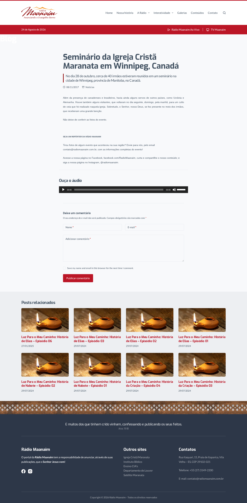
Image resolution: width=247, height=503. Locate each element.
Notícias (90, 87)
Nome (70, 227)
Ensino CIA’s (131, 466)
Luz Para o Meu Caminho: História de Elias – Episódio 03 (97, 339)
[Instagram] (30, 471)
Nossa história (125, 12)
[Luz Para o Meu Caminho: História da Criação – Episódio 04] (149, 365)
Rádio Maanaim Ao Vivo (185, 29)
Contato (213, 12)
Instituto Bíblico (133, 461)
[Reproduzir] (63, 189)
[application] (123, 189)
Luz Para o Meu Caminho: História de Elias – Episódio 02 (149, 339)
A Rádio (141, 12)
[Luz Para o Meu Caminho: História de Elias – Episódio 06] (45, 320)
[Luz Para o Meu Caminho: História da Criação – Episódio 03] (202, 365)
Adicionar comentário (78, 238)
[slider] (181, 189)
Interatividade (162, 12)
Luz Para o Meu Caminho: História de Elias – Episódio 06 (44, 339)
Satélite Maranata (134, 475)
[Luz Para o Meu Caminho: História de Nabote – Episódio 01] (97, 365)
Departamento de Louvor (138, 470)
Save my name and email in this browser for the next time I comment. (100, 268)
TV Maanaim (218, 29)
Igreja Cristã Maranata (137, 457)
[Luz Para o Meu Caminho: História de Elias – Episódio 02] (149, 320)
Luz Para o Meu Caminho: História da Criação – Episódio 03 (201, 384)
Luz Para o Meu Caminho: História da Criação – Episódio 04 (149, 384)
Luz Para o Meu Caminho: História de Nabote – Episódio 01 (97, 384)
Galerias (182, 12)
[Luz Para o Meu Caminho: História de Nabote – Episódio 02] (45, 365)
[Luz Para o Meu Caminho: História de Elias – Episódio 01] (202, 320)
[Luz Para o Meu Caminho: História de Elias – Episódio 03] (97, 320)
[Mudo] (174, 189)
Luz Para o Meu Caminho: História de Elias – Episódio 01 (201, 339)
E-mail (132, 227)
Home (109, 12)
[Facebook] (23, 471)
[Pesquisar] (224, 12)
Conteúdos (197, 12)
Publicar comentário (78, 278)
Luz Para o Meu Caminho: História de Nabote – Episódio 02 (44, 384)
